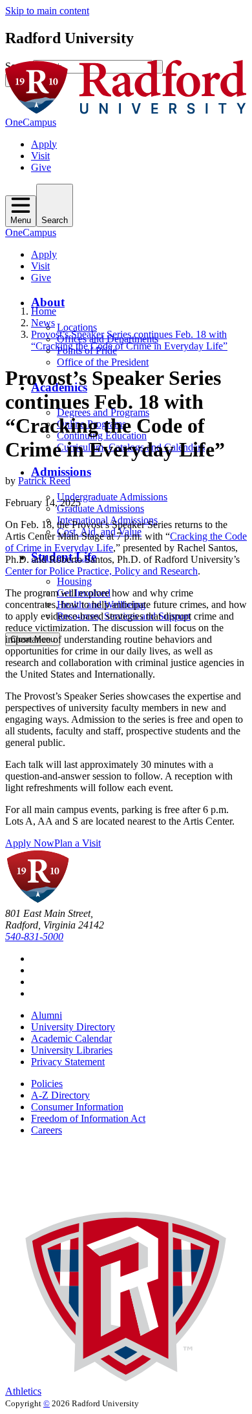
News (43, 322)
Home (43, 311)
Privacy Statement (68, 1061)
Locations (77, 327)
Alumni (46, 1015)
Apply (44, 144)
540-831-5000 (34, 936)
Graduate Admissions (100, 508)
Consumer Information (77, 1106)
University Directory (73, 1026)
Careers (46, 1129)
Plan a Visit (77, 843)
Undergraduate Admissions (112, 496)
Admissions (61, 471)
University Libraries (71, 1050)
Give (41, 167)
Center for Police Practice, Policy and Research (101, 570)
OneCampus (30, 122)
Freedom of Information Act (88, 1118)
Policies (47, 1083)
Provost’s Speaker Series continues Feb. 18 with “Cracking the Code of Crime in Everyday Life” (129, 340)
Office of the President (103, 362)
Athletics (23, 1391)
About (48, 302)
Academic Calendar (71, 1038)
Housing (74, 581)
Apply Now (29, 843)
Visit (40, 155)
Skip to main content (47, 10)
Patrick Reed (44, 480)
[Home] (126, 110)
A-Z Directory (60, 1095)
